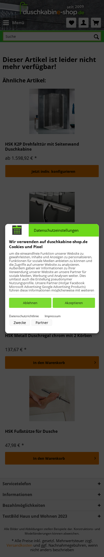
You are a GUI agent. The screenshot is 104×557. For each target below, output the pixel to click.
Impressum (53, 316)
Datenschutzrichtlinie (24, 316)
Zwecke (20, 322)
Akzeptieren (74, 303)
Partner (42, 322)
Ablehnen (30, 303)
